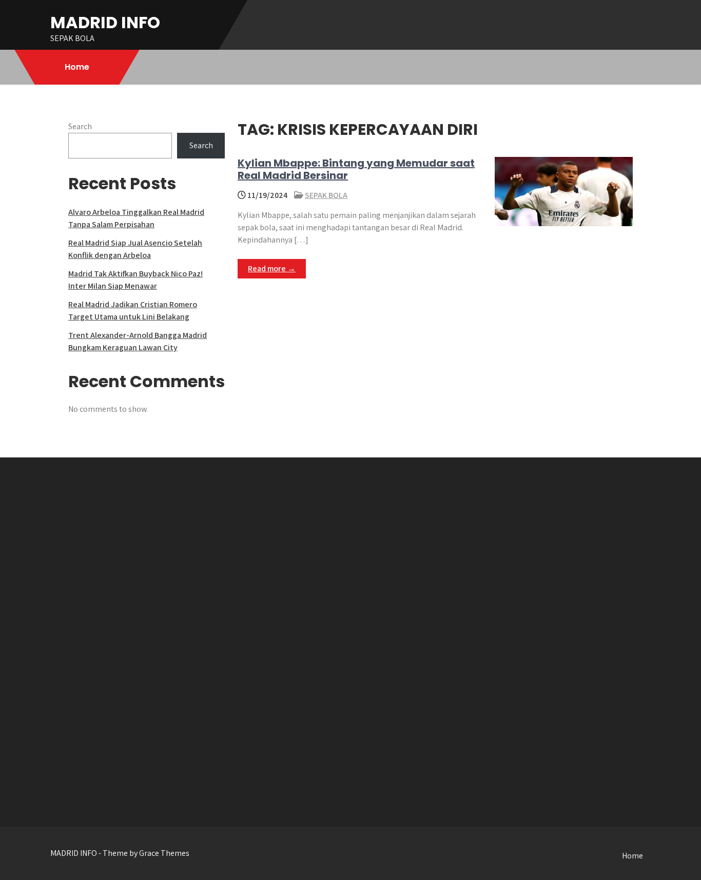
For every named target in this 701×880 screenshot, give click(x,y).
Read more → (272, 268)
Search (80, 126)
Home (77, 67)
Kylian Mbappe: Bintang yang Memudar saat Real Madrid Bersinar (356, 169)
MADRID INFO (105, 22)
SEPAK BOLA (326, 195)
